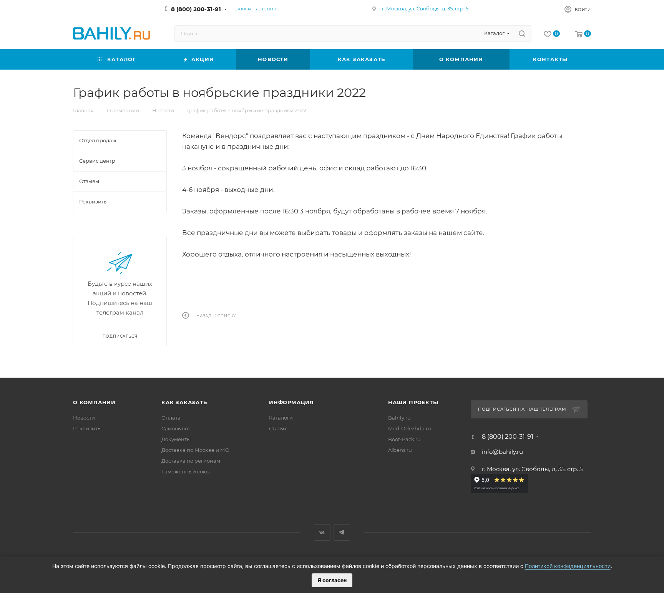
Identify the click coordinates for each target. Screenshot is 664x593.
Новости (84, 418)
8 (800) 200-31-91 (196, 9)
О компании (94, 402)
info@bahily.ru (502, 451)
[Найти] (522, 33)
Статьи (277, 428)
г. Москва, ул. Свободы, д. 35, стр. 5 (425, 8)
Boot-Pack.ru (404, 439)
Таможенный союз (185, 471)
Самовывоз (176, 428)
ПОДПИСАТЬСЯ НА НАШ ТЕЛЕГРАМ (522, 409)
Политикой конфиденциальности (568, 566)
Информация (291, 402)
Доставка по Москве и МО (195, 450)
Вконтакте (322, 532)
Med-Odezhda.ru (409, 428)
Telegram (342, 532)
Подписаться (120, 336)
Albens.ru (400, 450)
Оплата (171, 418)
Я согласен (332, 580)
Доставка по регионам (190, 461)
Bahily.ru (399, 418)
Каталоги (281, 418)
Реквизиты (87, 428)
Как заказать (184, 402)
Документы (176, 439)
